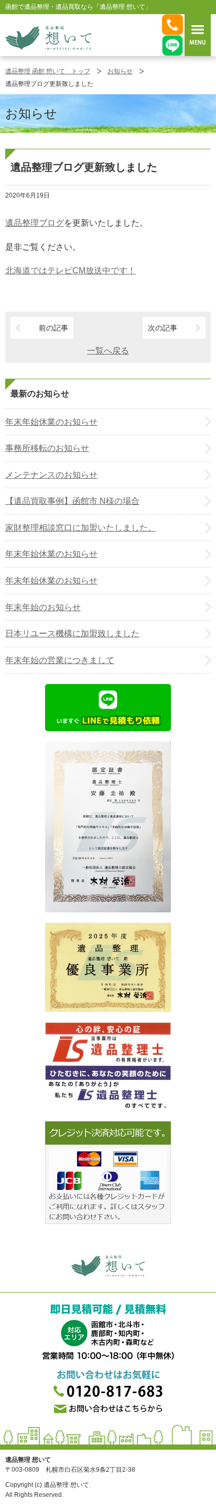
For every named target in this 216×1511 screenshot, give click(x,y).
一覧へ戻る (108, 350)
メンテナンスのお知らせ (51, 474)
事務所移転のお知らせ (47, 448)
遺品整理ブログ (34, 222)
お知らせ (120, 71)
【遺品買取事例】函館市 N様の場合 (72, 501)
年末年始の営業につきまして (59, 660)
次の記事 (162, 328)
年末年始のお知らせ (43, 607)
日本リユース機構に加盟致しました (72, 633)
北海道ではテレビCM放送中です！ (70, 270)
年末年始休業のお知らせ (51, 421)
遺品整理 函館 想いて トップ (47, 71)
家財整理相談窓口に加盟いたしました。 (80, 527)
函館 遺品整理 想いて (48, 37)
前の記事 (53, 328)
